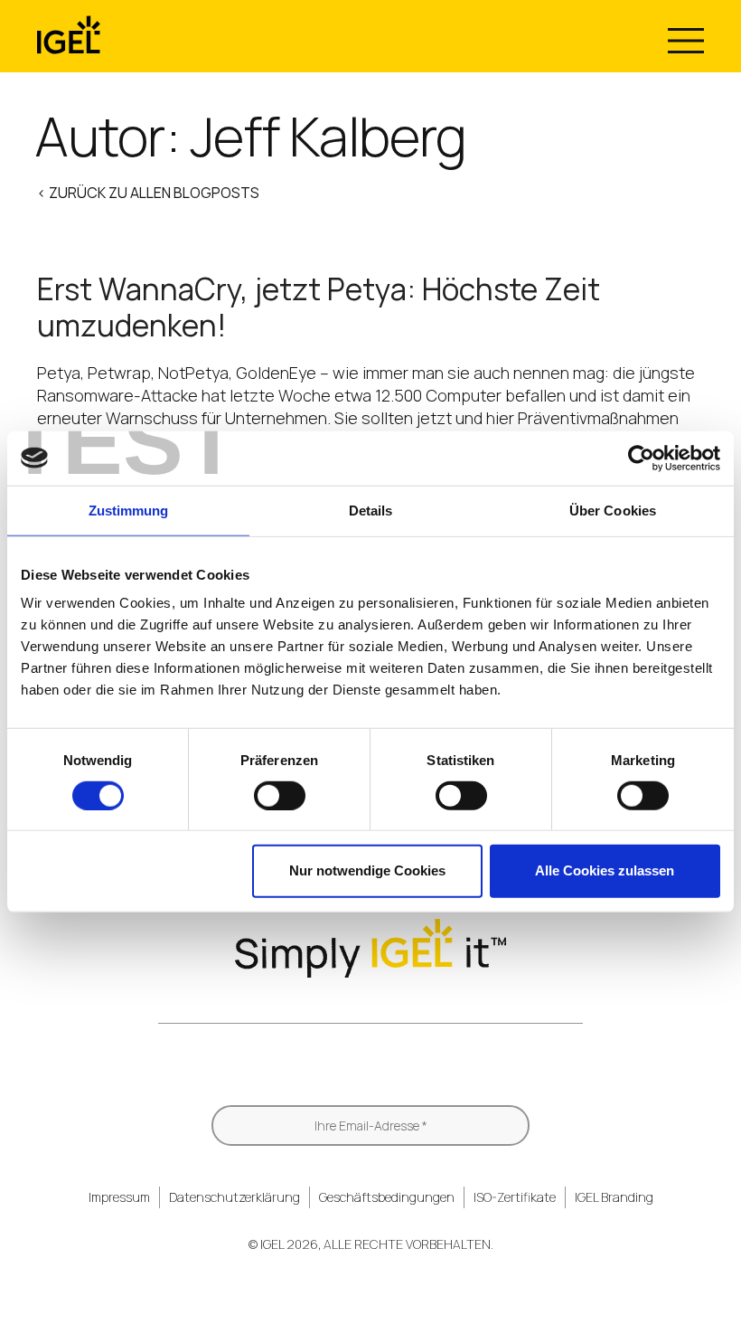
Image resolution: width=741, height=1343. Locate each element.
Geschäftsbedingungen (387, 1197)
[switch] (279, 795)
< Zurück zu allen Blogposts (148, 193)
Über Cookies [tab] (612, 509)
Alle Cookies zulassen (604, 870)
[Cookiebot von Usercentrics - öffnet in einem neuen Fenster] (641, 457)
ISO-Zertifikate (515, 1197)
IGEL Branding (614, 1197)
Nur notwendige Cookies (367, 870)
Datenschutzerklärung (234, 1197)
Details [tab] (371, 509)
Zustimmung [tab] (129, 509)
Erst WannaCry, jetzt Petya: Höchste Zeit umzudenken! (318, 307)
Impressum (119, 1197)
